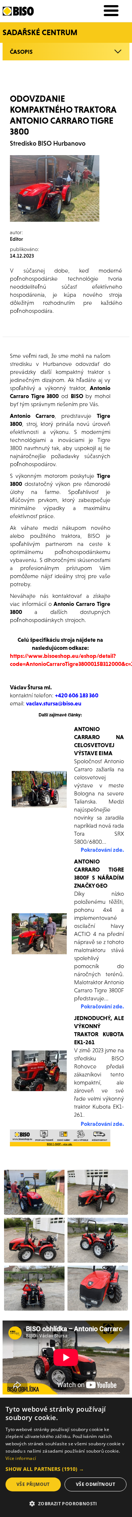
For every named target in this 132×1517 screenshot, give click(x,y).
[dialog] (66, 1457)
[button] (66, 1469)
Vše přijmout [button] (33, 1484)
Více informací (21, 1458)
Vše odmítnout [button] (95, 1484)
